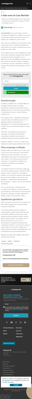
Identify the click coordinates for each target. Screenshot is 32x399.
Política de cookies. (8, 382)
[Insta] (20, 322)
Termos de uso (7, 368)
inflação (10, 241)
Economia (25, 8)
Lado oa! (18, 330)
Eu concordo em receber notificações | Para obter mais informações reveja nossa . (16, 85)
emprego (3, 241)
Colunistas (19, 333)
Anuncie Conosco (9, 343)
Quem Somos (6, 361)
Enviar (16, 88)
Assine (24, 279)
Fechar (16, 385)
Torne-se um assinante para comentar (16, 259)
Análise (2, 12)
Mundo (20, 8)
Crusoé (2, 8)
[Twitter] (7, 322)
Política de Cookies (8, 370)
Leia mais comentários (15, 265)
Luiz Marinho (17, 241)
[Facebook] (25, 322)
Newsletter (19, 336)
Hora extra (5, 363)
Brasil (16, 8)
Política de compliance (9, 372)
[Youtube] (11, 322)
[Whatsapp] (16, 322)
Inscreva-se (11, 92)
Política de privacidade (9, 366)
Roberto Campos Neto (7, 243)
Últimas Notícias (9, 8)
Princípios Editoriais (8, 374)
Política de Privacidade (21, 85)
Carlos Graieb (8, 27)
